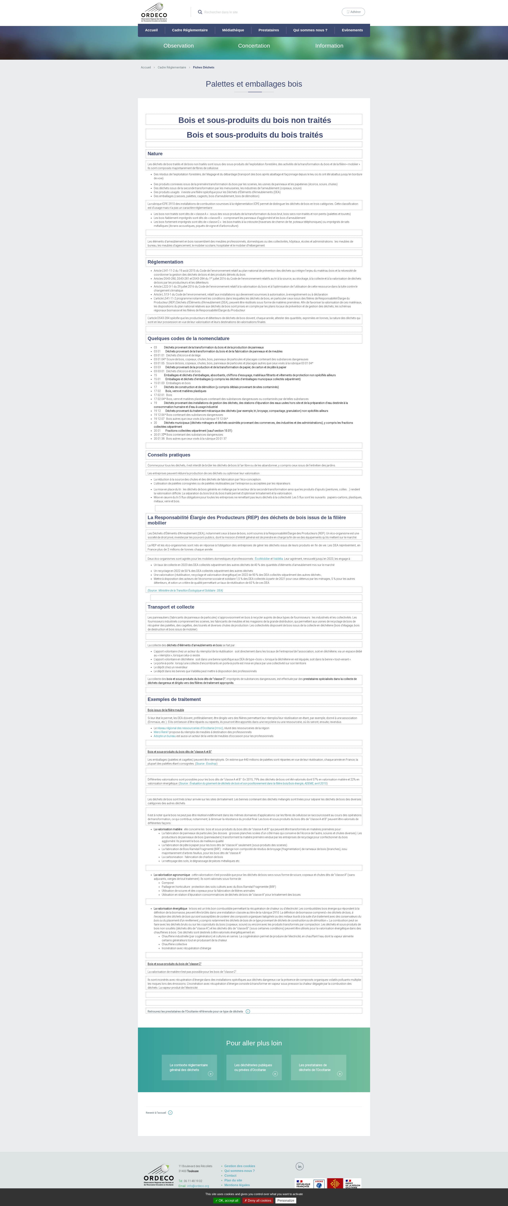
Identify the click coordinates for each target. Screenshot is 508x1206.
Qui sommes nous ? (310, 30)
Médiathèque (233, 30)
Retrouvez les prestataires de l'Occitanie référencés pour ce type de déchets (196, 1011)
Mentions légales (237, 1185)
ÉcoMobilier (262, 558)
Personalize (285, 1200)
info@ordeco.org (198, 1186)
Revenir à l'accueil (156, 1112)
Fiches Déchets (203, 67)
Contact (230, 1175)
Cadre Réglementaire (190, 30)
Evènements (352, 30)
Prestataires (269, 30)
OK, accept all (228, 1200)
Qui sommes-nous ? (239, 1170)
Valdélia (278, 558)
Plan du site (233, 1180)
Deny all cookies (259, 1200)
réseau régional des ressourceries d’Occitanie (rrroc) (190, 728)
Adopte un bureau (165, 736)
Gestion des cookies (239, 1166)
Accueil (151, 30)
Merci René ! (161, 732)
